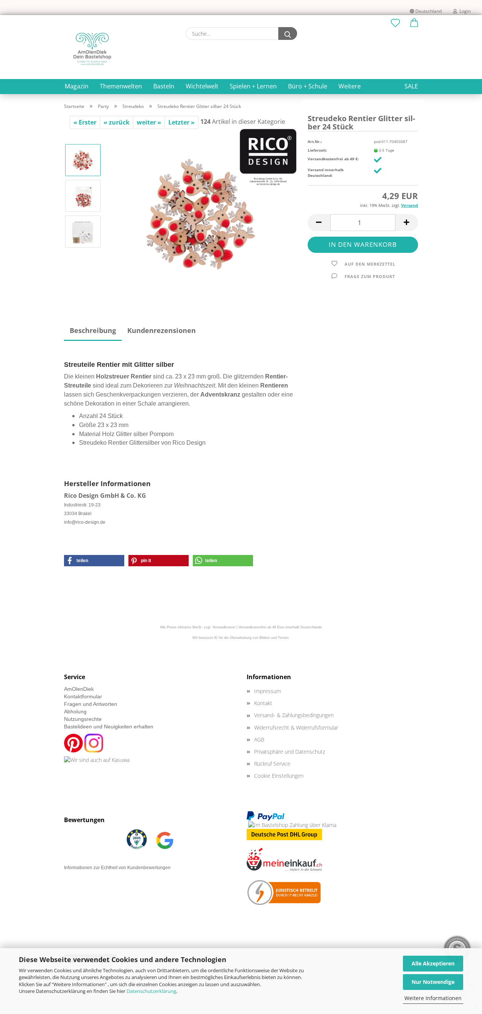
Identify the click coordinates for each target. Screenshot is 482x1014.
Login (464, 11)
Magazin (76, 86)
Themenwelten (121, 86)
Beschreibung (93, 330)
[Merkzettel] (395, 23)
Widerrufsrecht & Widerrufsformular (296, 727)
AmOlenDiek (79, 689)
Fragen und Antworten (90, 704)
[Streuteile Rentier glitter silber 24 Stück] (202, 213)
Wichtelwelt (202, 86)
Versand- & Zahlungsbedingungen (294, 715)
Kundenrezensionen (161, 330)
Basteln (163, 86)
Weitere (350, 86)
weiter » (149, 122)
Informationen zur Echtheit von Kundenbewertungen (117, 867)
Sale (411, 86)
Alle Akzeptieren (433, 963)
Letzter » (181, 122)
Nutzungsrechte (83, 719)
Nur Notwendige (433, 981)
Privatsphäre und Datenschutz (289, 751)
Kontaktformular (83, 696)
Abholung (75, 711)
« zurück (117, 122)
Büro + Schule (307, 86)
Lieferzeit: (317, 150)
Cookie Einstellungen (279, 775)
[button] (414, 23)
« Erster (84, 122)
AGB (259, 739)
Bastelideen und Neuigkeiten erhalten (108, 727)
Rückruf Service (272, 763)
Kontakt (263, 703)
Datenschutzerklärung (151, 991)
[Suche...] (287, 33)
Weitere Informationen (433, 998)
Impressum (267, 691)
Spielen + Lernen (253, 86)
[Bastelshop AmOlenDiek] (92, 49)
